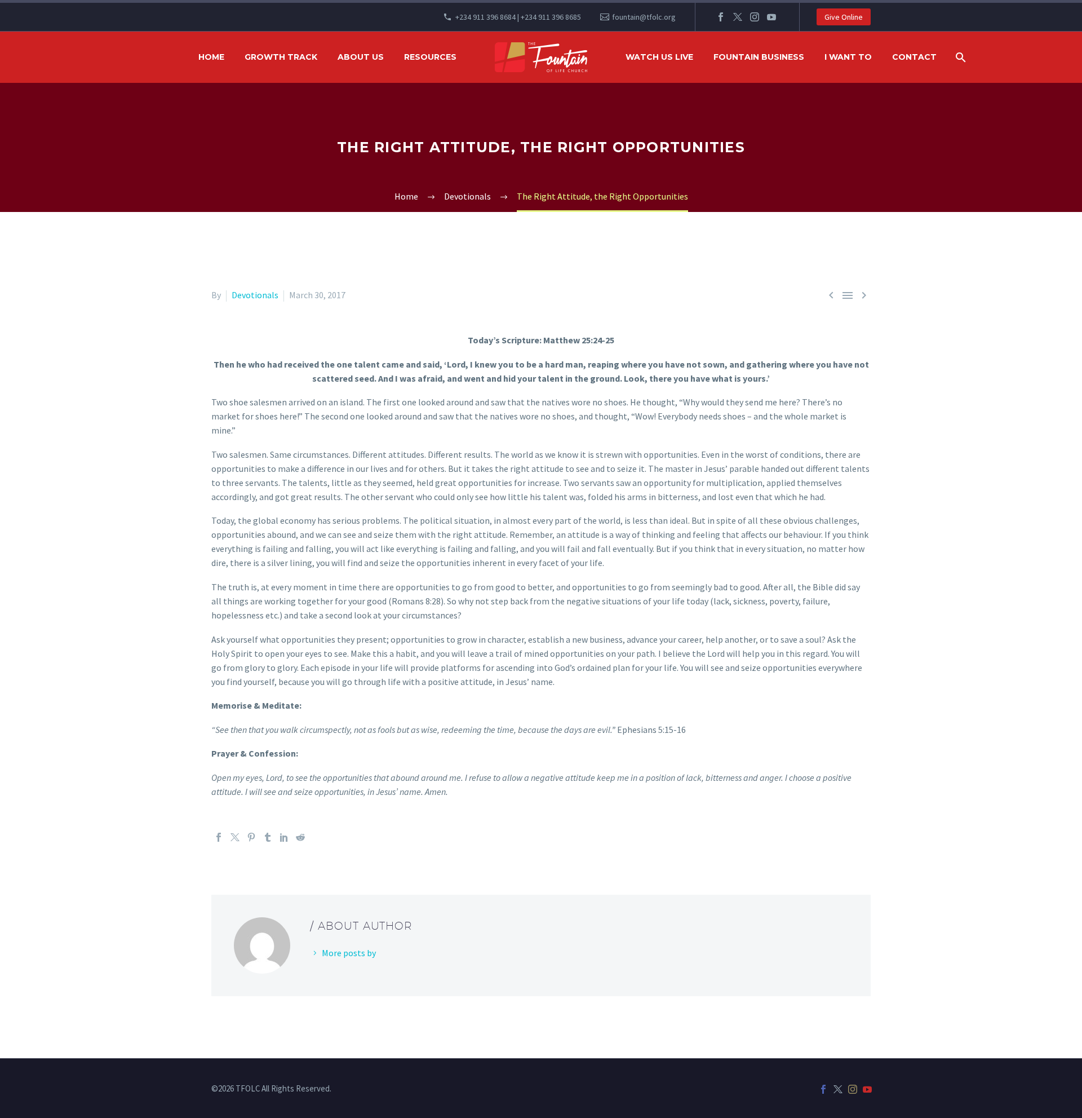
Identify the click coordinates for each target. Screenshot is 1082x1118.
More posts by (349, 952)
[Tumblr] (267, 837)
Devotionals (255, 295)
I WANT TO (848, 57)
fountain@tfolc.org (644, 17)
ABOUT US (361, 57)
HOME (211, 57)
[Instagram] (754, 16)
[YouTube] (771, 16)
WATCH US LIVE (659, 57)
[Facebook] (720, 16)
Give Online (843, 17)
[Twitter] (737, 16)
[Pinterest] (251, 837)
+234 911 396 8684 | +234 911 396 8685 (518, 17)
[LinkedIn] (284, 837)
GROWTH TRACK (281, 57)
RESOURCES (430, 57)
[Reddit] (300, 837)
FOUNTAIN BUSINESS (758, 57)
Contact (914, 57)
